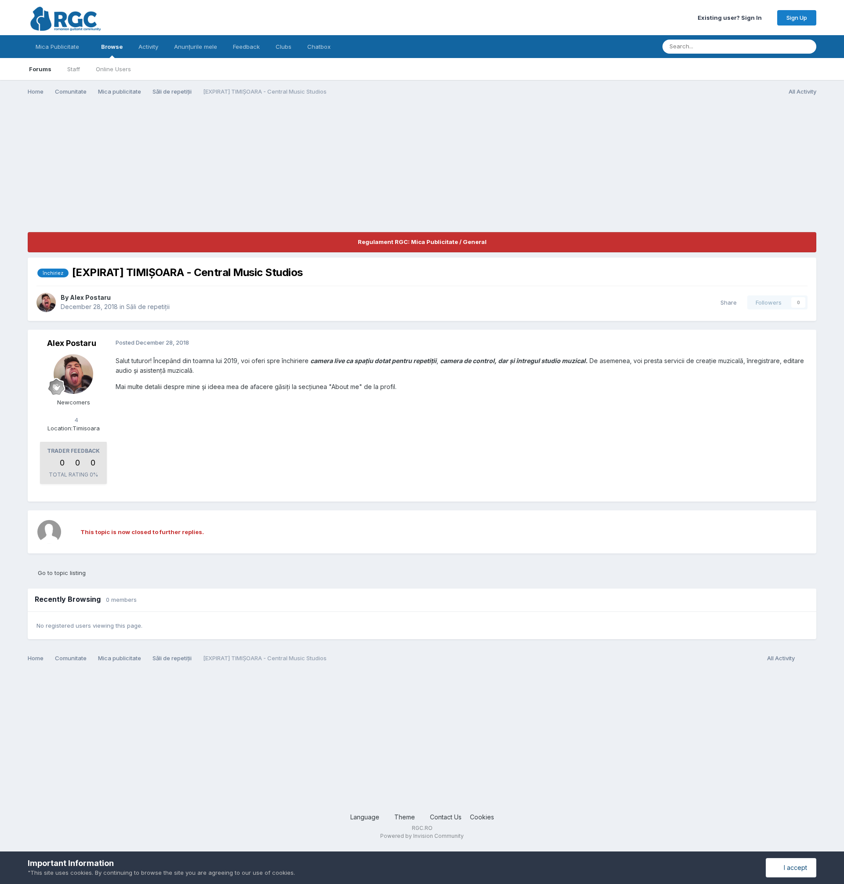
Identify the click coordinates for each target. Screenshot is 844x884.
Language (365, 817)
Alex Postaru (90, 297)
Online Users (113, 69)
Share (727, 302)
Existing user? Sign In (731, 17)
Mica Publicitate (58, 46)
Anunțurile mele (195, 46)
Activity (148, 46)
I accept (793, 867)
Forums (40, 69)
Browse (112, 46)
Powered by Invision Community (422, 836)
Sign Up (796, 17)
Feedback (246, 46)
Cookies (482, 817)
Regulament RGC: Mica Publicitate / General (422, 241)
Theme (405, 817)
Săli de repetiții (148, 306)
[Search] (807, 47)
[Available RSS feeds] (807, 658)
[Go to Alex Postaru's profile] (46, 302)
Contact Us (446, 817)
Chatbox (319, 46)
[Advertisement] (188, 170)
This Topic (772, 46)
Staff (73, 69)
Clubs (283, 46)
